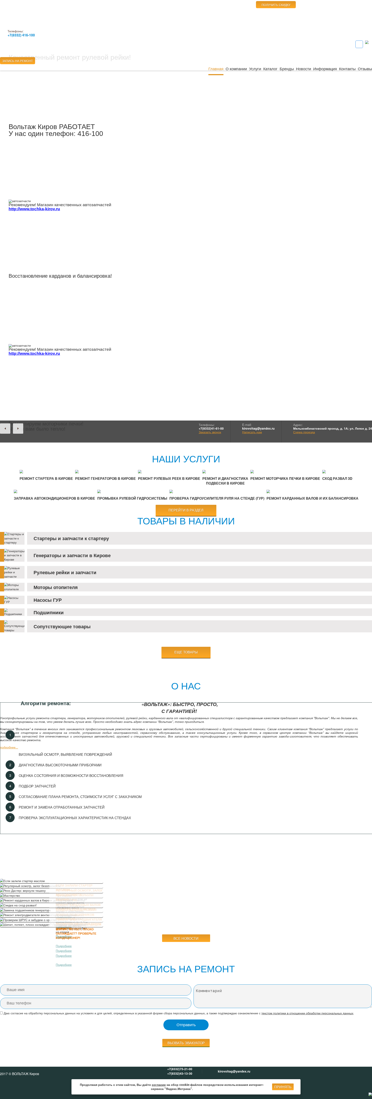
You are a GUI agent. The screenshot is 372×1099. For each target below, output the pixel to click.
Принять (282, 1087)
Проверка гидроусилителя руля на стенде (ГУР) (216, 498)
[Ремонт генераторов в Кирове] (105, 471)
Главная (215, 68)
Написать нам (252, 432)
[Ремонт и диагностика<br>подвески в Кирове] (225, 471)
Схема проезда (304, 432)
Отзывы (365, 68)
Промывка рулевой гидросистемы (132, 498)
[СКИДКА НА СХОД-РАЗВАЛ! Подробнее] (51, 905)
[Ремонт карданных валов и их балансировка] (312, 491)
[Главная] (27, 13)
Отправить (186, 1025)
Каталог (270, 68)
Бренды (287, 68)
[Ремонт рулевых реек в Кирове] (169, 471)
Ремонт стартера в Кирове (46, 478)
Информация (325, 68)
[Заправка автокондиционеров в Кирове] (54, 491)
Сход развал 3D (337, 478)
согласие (159, 1084)
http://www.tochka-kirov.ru (34, 209)
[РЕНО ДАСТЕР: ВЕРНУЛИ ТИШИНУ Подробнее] (51, 891)
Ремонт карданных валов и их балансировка (312, 498)
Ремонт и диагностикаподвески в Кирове (225, 481)
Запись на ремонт (17, 61)
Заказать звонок (210, 432)
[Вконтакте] (359, 44)
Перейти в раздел (186, 510)
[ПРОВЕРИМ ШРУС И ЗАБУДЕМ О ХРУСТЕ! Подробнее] (51, 920)
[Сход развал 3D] (337, 471)
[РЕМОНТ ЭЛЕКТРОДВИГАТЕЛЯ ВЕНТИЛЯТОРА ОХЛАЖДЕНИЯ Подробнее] (51, 915)
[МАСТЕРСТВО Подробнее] (51, 895)
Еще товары (186, 652)
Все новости (186, 938)
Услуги (255, 68)
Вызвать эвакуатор (186, 1042)
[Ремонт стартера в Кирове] (46, 471)
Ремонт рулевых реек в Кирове (169, 478)
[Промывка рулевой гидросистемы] (132, 491)
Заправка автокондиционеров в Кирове (54, 498)
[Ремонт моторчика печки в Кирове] (285, 471)
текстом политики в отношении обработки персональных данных (307, 1013)
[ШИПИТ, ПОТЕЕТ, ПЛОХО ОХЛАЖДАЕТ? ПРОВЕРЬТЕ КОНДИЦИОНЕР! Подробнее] (51, 925)
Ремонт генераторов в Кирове (105, 478)
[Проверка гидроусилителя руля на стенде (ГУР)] (216, 491)
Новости (303, 68)
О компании (236, 68)
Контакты (347, 68)
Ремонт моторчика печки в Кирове (285, 478)
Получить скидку (276, 5)
